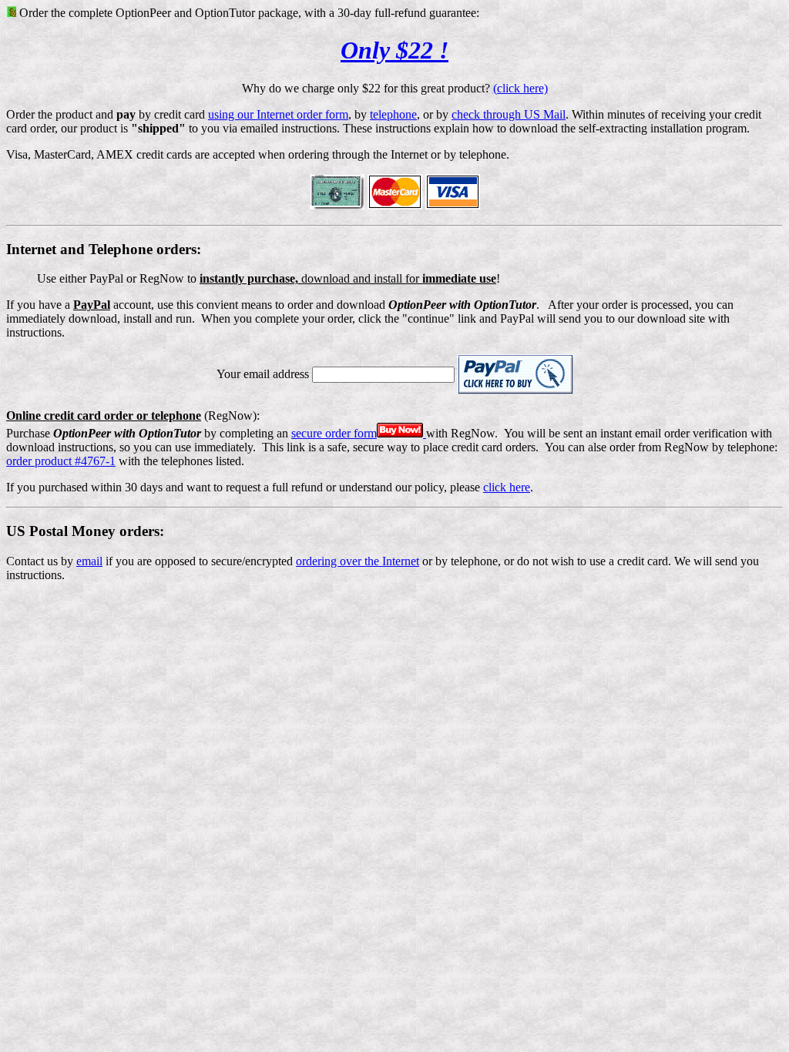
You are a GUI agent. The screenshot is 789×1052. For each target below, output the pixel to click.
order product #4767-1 (61, 460)
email (89, 561)
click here (506, 487)
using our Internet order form (278, 114)
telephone (393, 114)
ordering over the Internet (357, 561)
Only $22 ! (394, 50)
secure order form (334, 433)
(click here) (520, 88)
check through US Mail (509, 114)
